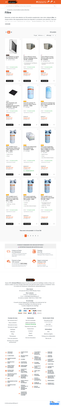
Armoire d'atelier (50, 356)
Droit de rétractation (31, 337)
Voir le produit (10, 80)
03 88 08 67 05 (41, 263)
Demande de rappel (12, 327)
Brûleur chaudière (37, 375)
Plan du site (48, 338)
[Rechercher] (54, 6)
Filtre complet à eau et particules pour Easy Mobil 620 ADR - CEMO (47, 198)
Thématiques (12, 336)
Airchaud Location (10, 352)
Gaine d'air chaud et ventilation (51, 360)
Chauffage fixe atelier (24, 362)
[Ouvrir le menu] (6, 2)
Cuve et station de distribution (37, 379)
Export (30, 333)
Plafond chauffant (37, 363)
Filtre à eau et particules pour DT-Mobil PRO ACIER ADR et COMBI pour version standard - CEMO (47, 149)
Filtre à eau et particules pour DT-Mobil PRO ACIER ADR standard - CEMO (29, 198)
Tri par (35, 35)
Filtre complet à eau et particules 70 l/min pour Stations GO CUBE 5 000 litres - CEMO (12, 198)
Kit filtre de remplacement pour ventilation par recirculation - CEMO (29, 148)
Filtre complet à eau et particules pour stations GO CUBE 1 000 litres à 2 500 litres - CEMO (13, 149)
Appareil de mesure (51, 367)
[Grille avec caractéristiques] (8, 32)
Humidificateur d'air (12, 385)
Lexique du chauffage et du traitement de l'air (30, 304)
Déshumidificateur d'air (12, 382)
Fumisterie (50, 364)
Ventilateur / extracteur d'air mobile (11, 366)
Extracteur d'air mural (11, 371)
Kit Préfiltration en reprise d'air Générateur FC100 (12, 57)
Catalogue (12, 329)
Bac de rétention (37, 387)
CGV (48, 331)
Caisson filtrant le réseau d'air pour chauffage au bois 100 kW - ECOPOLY (30, 58)
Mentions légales (48, 334)
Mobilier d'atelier (50, 352)
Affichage (48, 35)
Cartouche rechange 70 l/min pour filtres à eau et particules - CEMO (29, 104)
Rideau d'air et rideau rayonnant (24, 381)
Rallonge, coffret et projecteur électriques (51, 372)
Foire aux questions (13, 338)
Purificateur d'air (24, 352)
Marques (12, 331)
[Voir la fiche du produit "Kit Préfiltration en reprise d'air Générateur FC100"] (13, 46)
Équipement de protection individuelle (51, 377)
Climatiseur (11, 355)
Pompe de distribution (37, 383)
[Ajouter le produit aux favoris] (19, 81)
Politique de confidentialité (48, 336)
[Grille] (6, 32)
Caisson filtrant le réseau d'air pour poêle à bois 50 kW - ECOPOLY (47, 58)
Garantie (30, 335)
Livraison (30, 331)
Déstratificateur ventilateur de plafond (12, 375)
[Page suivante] (38, 235)
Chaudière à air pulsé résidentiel (37, 353)
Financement (30, 328)
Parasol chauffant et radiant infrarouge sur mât (24, 387)
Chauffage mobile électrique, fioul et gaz (24, 371)
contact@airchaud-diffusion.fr (31, 296)
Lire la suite (7, 24)
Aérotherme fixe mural (24, 366)
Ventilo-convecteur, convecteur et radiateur (37, 358)
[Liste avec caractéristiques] (11, 32)
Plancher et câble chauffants (37, 367)
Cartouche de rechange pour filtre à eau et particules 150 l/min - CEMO (48, 104)
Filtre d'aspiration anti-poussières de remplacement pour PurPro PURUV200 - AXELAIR (12, 105)
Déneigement (51, 380)
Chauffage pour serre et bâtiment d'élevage (24, 376)
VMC (9, 378)
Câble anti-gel (37, 371)
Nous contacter (13, 322)
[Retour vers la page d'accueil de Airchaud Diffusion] (12, 2)
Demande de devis (12, 325)
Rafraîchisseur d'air (12, 359)
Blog (13, 334)
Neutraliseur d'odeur (24, 356)
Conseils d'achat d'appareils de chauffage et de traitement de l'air (30, 302)
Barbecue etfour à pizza (51, 384)
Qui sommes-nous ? (13, 320)
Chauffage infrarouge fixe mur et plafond (24, 393)
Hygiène (23, 359)
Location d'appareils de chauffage (30, 305)
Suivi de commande (30, 320)
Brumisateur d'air (11, 362)
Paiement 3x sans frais (30, 326)
